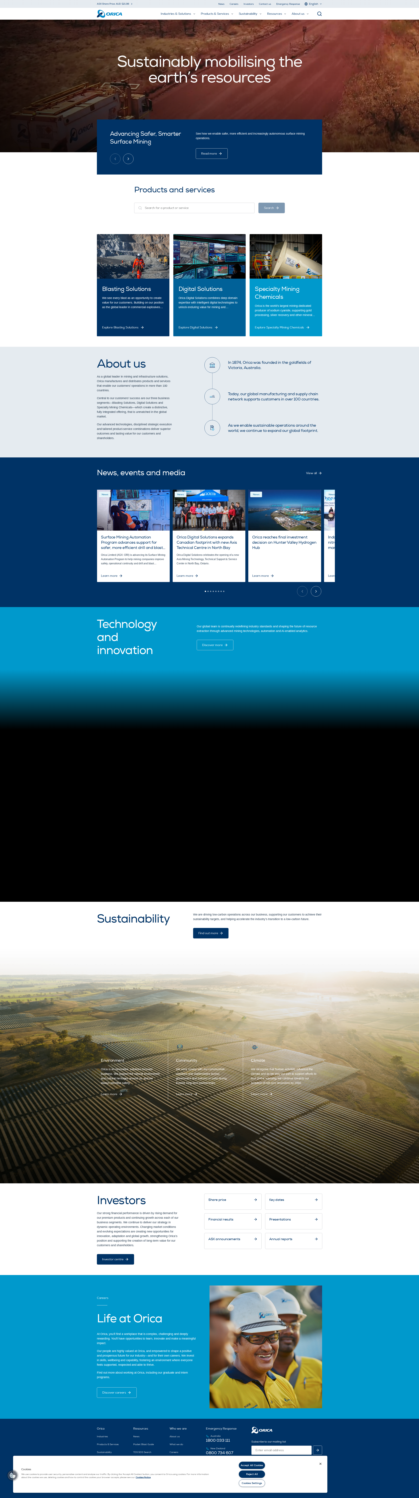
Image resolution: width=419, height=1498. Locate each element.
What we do (176, 1444)
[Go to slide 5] (216, 591)
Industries (102, 1436)
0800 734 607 (219, 1452)
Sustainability (104, 1452)
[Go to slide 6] (218, 591)
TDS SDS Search (142, 1452)
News (221, 4)
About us (175, 1436)
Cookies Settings (252, 1483)
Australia (215, 1436)
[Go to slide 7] (221, 591)
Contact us (265, 4)
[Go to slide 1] (205, 591)
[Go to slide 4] (213, 591)
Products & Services (108, 1444)
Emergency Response (288, 4)
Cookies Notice (143, 1477)
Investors (249, 4)
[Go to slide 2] (208, 591)
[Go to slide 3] (210, 591)
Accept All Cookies (252, 1465)
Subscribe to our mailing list (268, 1441)
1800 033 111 (218, 1440)
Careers (234, 4)
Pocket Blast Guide (143, 1444)
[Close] (320, 1463)
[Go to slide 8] (223, 591)
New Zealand (217, 1448)
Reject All (252, 1474)
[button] (12, 1475)
